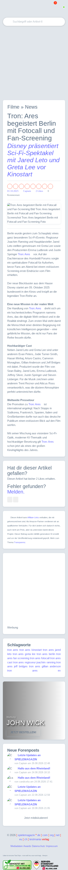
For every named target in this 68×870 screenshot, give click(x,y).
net (57, 835)
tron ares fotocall (40, 658)
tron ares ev (34, 670)
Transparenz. (20, 542)
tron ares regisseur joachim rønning (34, 662)
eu (20, 839)
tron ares (12, 649)
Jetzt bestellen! (23, 732)
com (45, 835)
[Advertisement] (34, 63)
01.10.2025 (12, 191)
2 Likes (39, 191)
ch (25, 839)
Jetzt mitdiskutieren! (35, 817)
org (52, 835)
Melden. (16, 492)
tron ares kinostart (30, 649)
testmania (39, 839)
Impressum (52, 846)
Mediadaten (17, 846)
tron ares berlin (46, 653)
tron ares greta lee (24, 653)
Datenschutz (38, 846)
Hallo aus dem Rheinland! (34, 768)
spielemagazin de (29, 835)
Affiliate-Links (33, 517)
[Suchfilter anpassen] (48, 21)
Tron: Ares (24, 254)
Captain (27, 191)
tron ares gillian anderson (45, 666)
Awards (27, 846)
